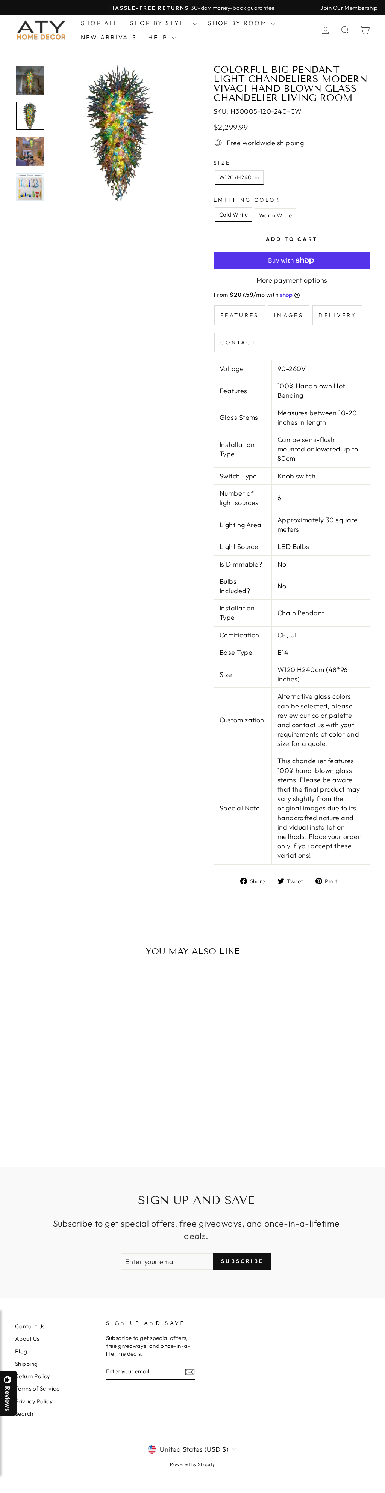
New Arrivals (109, 37)
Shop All (100, 23)
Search (24, 1413)
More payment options (291, 280)
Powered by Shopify (192, 1464)
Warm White (275, 215)
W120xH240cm (239, 177)
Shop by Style (160, 23)
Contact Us (30, 1326)
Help (159, 37)
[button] (384, 1492)
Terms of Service (37, 1388)
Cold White (233, 214)
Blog (21, 1351)
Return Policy (32, 1376)
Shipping (26, 1363)
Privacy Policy (34, 1401)
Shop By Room (238, 23)
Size (222, 162)
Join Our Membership (348, 7)
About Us (27, 1338)
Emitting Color (247, 200)
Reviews (8, 1398)
